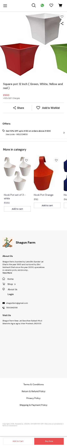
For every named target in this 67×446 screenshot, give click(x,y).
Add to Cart (18, 441)
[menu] (5, 5)
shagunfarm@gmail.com (17, 303)
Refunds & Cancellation (54, 424)
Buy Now (49, 441)
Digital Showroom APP (33, 424)
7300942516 (12, 308)
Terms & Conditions (9, 426)
